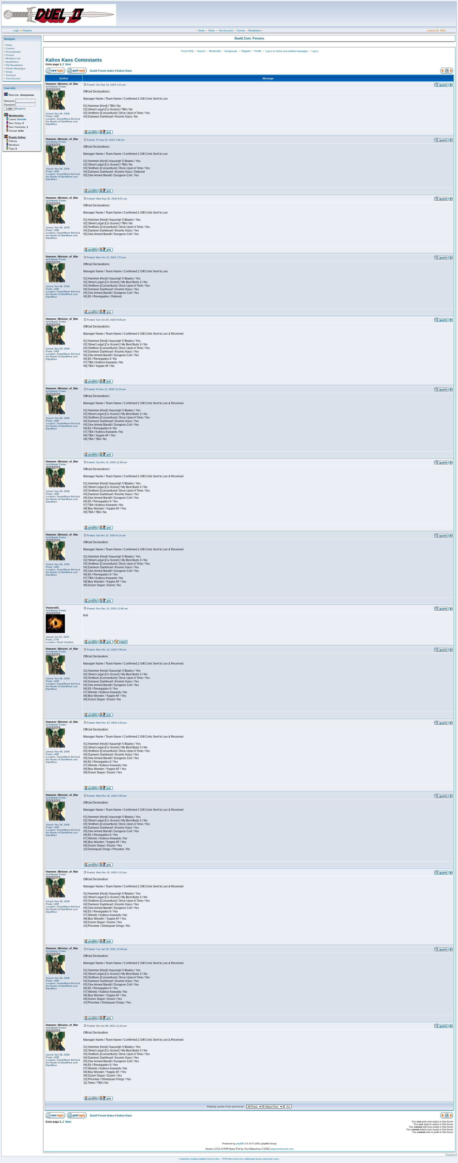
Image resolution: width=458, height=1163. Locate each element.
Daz (217, 1159)
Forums (241, 30)
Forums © (451, 1154)
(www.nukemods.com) (267, 1159)
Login (16, 30)
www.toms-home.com (282, 1148)
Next (68, 64)
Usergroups (230, 51)
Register (27, 30)
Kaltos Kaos (124, 70)
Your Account (226, 30)
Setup (9, 71)
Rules (211, 30)
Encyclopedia (13, 51)
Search (201, 51)
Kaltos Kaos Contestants (74, 60)
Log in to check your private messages (286, 51)
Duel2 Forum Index (102, 70)
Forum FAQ (187, 51)
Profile (258, 51)
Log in (315, 51)
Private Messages (15, 68)
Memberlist (215, 51)
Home (201, 30)
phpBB (240, 1143)
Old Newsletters (14, 65)
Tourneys (11, 75)
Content (10, 48)
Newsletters (254, 30)
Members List (13, 58)
